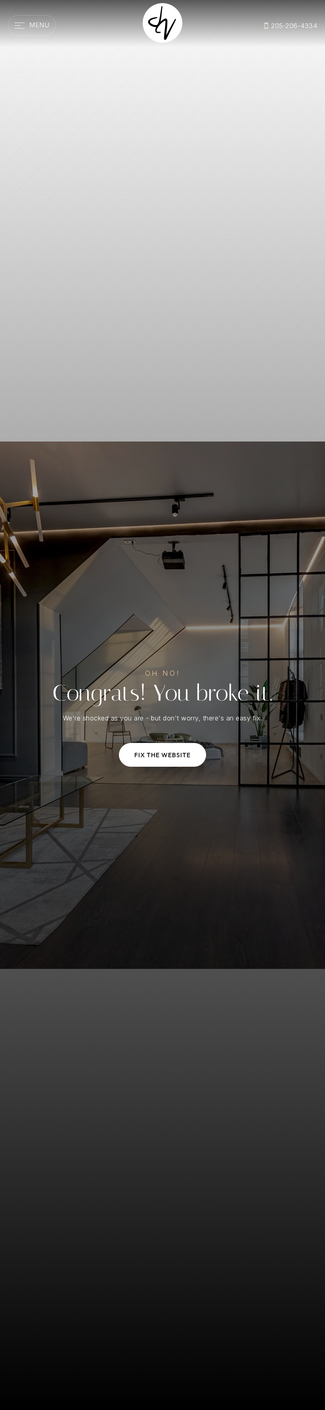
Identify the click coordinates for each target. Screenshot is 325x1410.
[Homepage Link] (162, 22)
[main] (162, 705)
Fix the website (162, 755)
